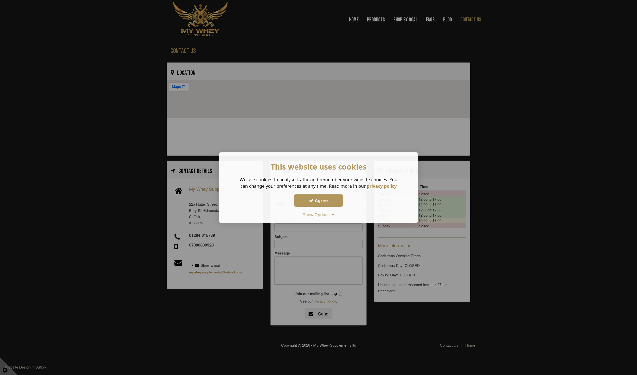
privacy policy (382, 186)
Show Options (317, 214)
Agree (321, 200)
